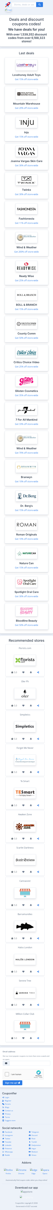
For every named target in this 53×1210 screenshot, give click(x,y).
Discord (34, 1135)
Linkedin (8, 1145)
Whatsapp (9, 1152)
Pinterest (8, 1148)
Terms (7, 1117)
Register (8, 1101)
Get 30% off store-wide (26, 165)
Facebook (8, 1132)
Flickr (33, 1138)
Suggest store (10, 1120)
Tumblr (34, 1142)
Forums (8, 1104)
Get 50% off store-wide (26, 337)
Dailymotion (36, 1145)
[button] (8, 9)
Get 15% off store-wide (26, 79)
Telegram (35, 1132)
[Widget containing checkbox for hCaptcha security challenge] (23, 1074)
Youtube (8, 1142)
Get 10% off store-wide (26, 481)
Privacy (7, 1114)
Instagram (9, 1135)
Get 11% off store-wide (26, 223)
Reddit (7, 1155)
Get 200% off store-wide (26, 251)
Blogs (7, 1107)
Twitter (7, 1138)
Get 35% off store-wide (26, 395)
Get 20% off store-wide (26, 108)
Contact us (9, 1110)
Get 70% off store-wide (26, 452)
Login (7, 1097)
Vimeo (34, 1155)
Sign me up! (11, 1082)
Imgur (34, 1148)
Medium (35, 1152)
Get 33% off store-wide (26, 424)
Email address (9, 1051)
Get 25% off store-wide (26, 280)
